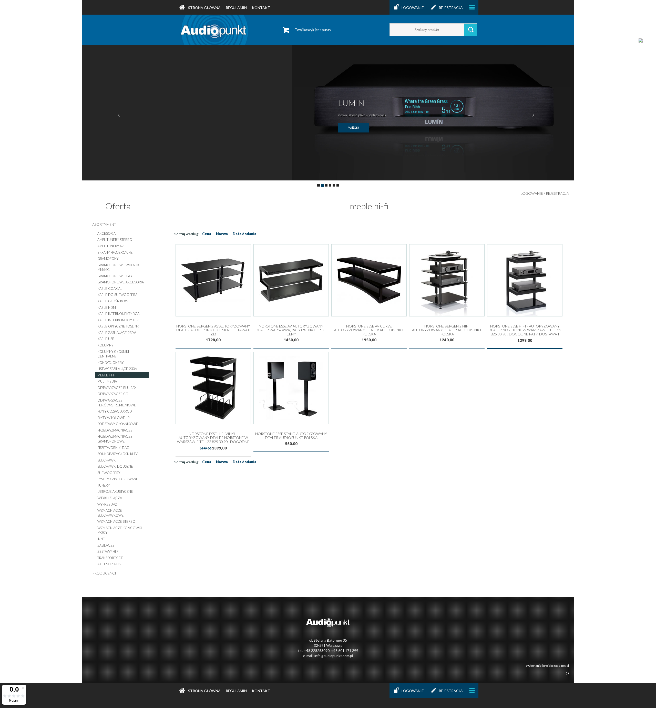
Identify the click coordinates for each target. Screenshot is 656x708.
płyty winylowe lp (113, 418)
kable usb (105, 339)
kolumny (105, 345)
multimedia (107, 381)
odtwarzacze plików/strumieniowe (116, 402)
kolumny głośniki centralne (113, 354)
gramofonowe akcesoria (120, 282)
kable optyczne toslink (118, 326)
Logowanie (413, 7)
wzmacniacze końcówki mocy (119, 530)
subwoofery (108, 473)
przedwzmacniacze (114, 430)
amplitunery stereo (114, 240)
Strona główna (204, 7)
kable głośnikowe (113, 301)
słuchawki (106, 460)
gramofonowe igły (114, 276)
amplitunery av (110, 246)
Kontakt (261, 7)
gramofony (107, 258)
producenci (104, 573)
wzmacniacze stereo (116, 521)
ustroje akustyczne (115, 491)
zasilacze (106, 545)
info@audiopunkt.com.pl (333, 655)
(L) (567, 673)
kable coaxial (109, 288)
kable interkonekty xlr (118, 320)
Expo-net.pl (561, 666)
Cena (206, 234)
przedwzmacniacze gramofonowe (114, 438)
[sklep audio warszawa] (214, 29)
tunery (103, 485)
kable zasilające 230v (116, 333)
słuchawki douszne (115, 466)
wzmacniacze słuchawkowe (110, 512)
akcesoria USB (109, 564)
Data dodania (244, 234)
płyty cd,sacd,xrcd (114, 411)
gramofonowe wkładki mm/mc (118, 267)
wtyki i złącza (109, 498)
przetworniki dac (113, 448)
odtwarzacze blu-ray (116, 388)
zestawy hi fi (108, 551)
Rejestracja (451, 7)
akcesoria (106, 233)
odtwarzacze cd (112, 394)
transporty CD (110, 558)
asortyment (104, 224)
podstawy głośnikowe (117, 424)
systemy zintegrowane (117, 479)
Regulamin (236, 7)
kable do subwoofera (117, 295)
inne (101, 539)
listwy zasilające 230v (117, 369)
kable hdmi (107, 307)
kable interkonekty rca (118, 314)
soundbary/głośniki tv (117, 454)
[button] (119, 112)
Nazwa (222, 234)
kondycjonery (110, 363)
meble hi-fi (106, 375)
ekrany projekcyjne (115, 252)
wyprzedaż (107, 504)
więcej (353, 127)
